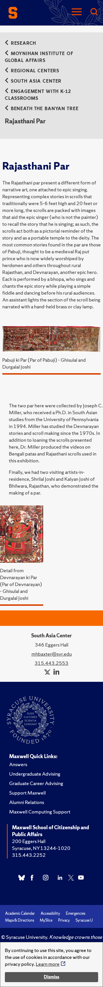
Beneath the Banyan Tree (44, 109)
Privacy (64, 920)
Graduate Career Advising (36, 783)
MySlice (46, 920)
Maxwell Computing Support (39, 811)
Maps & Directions (19, 920)
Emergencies (75, 913)
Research (23, 43)
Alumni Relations (26, 802)
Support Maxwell (27, 792)
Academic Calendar (20, 913)
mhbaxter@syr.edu (51, 654)
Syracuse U (84, 920)
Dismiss (51, 977)
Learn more (48, 964)
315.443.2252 (29, 855)
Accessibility (50, 913)
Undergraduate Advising (34, 773)
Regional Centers (35, 71)
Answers (18, 764)
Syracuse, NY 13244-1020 (41, 848)
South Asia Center (36, 81)
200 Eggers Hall (28, 841)
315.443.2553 (51, 663)
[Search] (94, 12)
